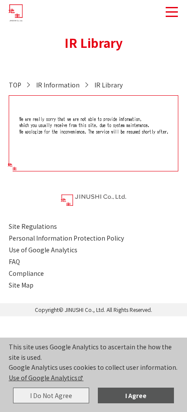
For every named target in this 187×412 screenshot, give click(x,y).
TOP (15, 84)
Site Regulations (33, 226)
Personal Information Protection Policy (66, 238)
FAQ (14, 261)
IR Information (58, 84)
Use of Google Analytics (43, 377)
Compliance (26, 273)
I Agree (136, 395)
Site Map (21, 285)
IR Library (108, 84)
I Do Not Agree (51, 395)
